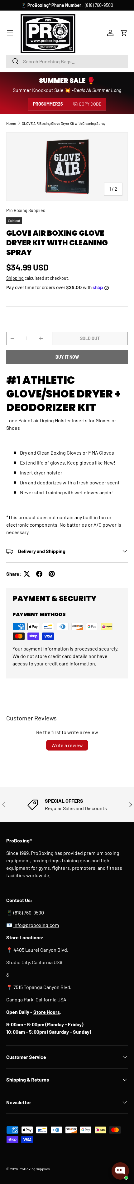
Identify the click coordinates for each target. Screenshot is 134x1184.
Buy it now (67, 357)
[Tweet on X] (27, 574)
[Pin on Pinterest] (51, 574)
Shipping (15, 278)
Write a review (67, 745)
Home (11, 123)
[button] (124, 33)
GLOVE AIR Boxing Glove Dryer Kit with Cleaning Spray (64, 123)
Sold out (90, 338)
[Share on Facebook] (39, 574)
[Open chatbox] (120, 1171)
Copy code (90, 104)
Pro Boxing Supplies (25, 210)
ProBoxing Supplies (34, 1169)
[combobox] (67, 61)
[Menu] (10, 33)
